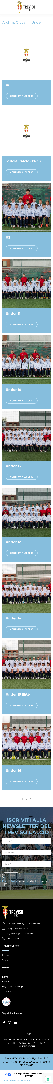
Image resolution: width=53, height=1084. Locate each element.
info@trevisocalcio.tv (17, 928)
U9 (8, 237)
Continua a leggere (21, 96)
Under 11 (13, 313)
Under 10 (13, 390)
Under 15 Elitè (18, 694)
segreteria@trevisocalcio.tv (20, 933)
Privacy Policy (9, 881)
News (5, 977)
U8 (8, 85)
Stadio (5, 960)
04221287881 (13, 938)
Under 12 (13, 542)
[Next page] (30, 798)
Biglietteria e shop (12, 986)
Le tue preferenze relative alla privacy (29, 1074)
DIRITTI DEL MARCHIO (15, 1039)
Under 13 (13, 466)
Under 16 (13, 770)
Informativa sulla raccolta (17, 1080)
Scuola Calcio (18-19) (23, 161)
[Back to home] (26, 7)
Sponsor (6, 991)
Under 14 (13, 618)
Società (6, 981)
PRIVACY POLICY (39, 1039)
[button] (3, 7)
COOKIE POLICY (17, 1043)
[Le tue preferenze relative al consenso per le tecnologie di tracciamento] (48, 1079)
